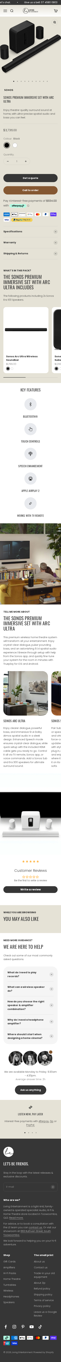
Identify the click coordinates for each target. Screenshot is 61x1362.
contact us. (36, 1227)
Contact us (40, 1267)
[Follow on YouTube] (31, 1326)
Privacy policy (42, 1306)
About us (39, 1261)
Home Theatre (12, 1279)
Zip (51, 1121)
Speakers (9, 1302)
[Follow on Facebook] (5, 1326)
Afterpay (44, 1121)
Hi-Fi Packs (9, 1273)
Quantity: (8, 154)
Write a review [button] (30, 889)
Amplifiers (9, 1267)
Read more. (16, 1217)
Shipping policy (43, 1294)
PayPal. (30, 1125)
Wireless (8, 1290)
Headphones (11, 1296)
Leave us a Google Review (45, 1313)
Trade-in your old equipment (44, 1275)
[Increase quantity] (26, 161)
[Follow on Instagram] (14, 1326)
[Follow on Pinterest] (23, 1326)
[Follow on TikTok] (40, 1326)
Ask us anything (30, 1090)
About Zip (39, 1283)
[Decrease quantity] (8, 161)
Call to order (30, 190)
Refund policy (42, 1288)
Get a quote (30, 178)
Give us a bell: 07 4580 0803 (39, 2)
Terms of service (44, 1300)
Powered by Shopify (43, 1352)
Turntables (9, 1285)
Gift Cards (9, 1261)
